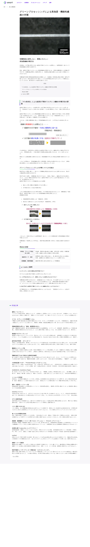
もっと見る (16, 456)
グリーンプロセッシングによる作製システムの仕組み (34, 89)
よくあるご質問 (25, 94)
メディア (45, 2)
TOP (4, 6)
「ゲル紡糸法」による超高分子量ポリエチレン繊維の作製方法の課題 (39, 87)
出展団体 (26, 2)
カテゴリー (19, 2)
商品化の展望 (25, 91)
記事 (50, 2)
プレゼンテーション (35, 2)
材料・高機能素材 (12, 6)
